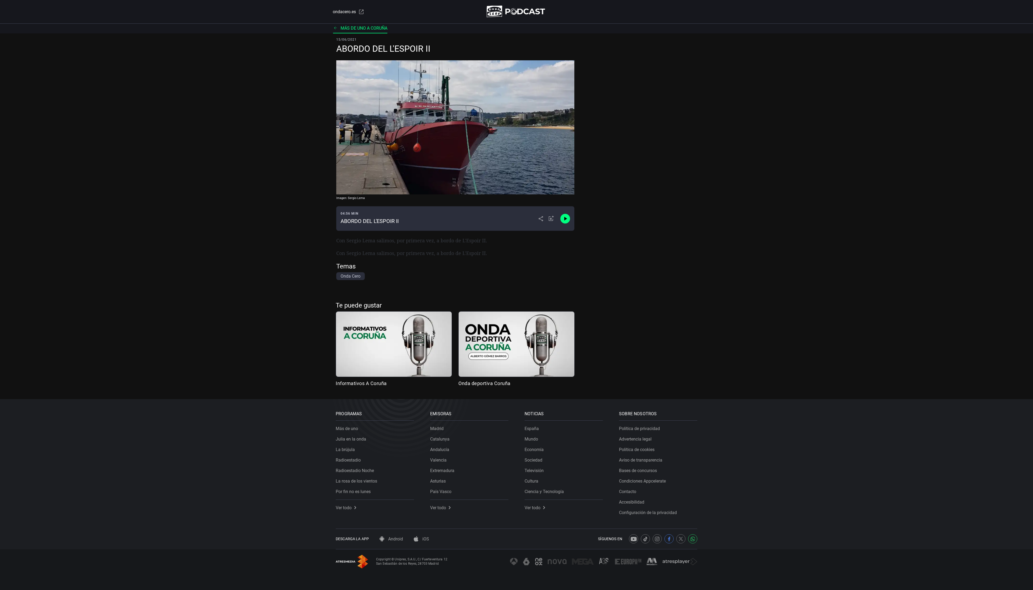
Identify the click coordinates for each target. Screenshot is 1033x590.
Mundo (531, 439)
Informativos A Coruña (361, 383)
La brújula (345, 449)
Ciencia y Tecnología (544, 491)
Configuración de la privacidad (648, 512)
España (532, 428)
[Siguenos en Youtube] (633, 538)
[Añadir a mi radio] (551, 218)
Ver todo (344, 507)
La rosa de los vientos (356, 481)
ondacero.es (344, 11)
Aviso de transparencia (640, 460)
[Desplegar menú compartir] (540, 218)
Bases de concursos (638, 470)
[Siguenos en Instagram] (657, 538)
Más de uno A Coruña (364, 28)
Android (395, 539)
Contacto (627, 491)
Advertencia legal (635, 439)
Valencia (438, 460)
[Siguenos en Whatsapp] (692, 538)
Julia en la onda (351, 439)
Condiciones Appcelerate (642, 481)
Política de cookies (637, 449)
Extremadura (442, 470)
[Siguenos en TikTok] (645, 538)
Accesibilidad (631, 502)
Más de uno (347, 428)
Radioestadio (348, 460)
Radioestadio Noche (355, 470)
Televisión (534, 470)
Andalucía (439, 449)
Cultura (531, 481)
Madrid (437, 428)
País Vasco (440, 491)
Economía (534, 449)
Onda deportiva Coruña (484, 383)
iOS (425, 539)
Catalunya (440, 439)
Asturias (438, 481)
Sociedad (533, 460)
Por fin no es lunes (353, 491)
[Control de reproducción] (565, 219)
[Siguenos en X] (680, 538)
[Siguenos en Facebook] (669, 538)
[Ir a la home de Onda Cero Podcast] (516, 11)
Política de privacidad (639, 428)
